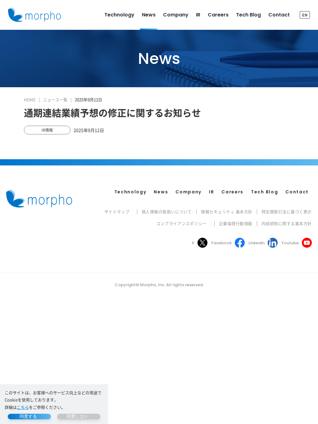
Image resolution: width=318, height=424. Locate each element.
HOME (30, 99)
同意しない (78, 416)
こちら (23, 407)
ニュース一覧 (55, 99)
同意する (28, 416)
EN (304, 15)
